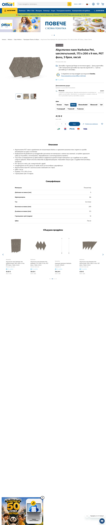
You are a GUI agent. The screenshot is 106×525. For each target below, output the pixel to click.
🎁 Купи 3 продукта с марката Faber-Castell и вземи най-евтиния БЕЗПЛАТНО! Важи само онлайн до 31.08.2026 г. (53, 15)
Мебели (10, 39)
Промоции (22, 10)
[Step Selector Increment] (65, 124)
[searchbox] (44, 4)
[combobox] (78, 4)
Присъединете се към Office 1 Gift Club (73, 76)
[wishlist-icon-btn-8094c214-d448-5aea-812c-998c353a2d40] (102, 124)
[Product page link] (16, 245)
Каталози (46, 10)
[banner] (53, 24)
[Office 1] (8, 4)
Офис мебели (18, 39)
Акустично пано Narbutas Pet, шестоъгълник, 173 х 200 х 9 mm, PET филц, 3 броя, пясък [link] (66, 39)
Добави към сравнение (91, 124)
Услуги (53, 10)
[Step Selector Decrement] (57, 124)
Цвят (57, 101)
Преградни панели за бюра (31, 39)
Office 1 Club (30, 10)
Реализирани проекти (64, 10)
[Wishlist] (98, 4)
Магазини (39, 10)
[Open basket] (102, 4)
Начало (4, 39)
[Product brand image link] (59, 45)
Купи (74, 124)
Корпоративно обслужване (81, 10)
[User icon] (93, 4)
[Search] (69, 4)
